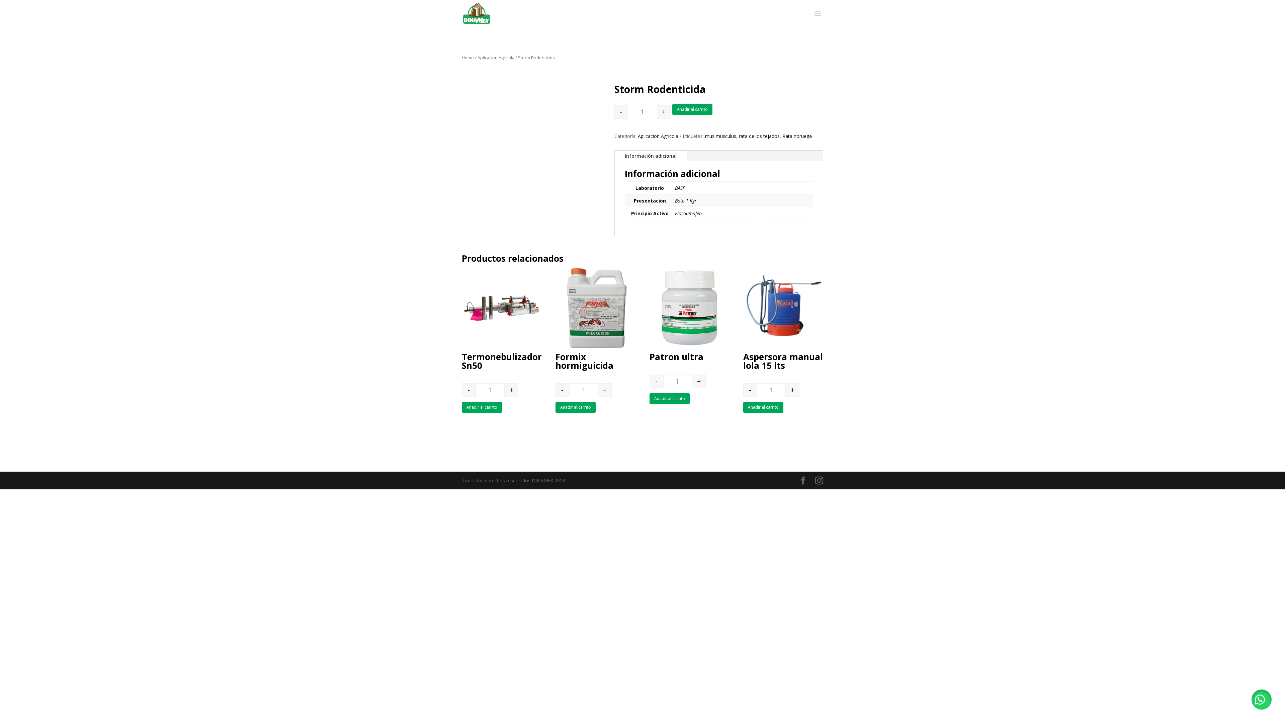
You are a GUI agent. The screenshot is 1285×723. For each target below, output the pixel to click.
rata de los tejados (759, 136)
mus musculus (720, 136)
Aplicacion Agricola (496, 58)
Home (468, 58)
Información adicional (651, 156)
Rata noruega (797, 136)
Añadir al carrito (692, 109)
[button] (1262, 700)
